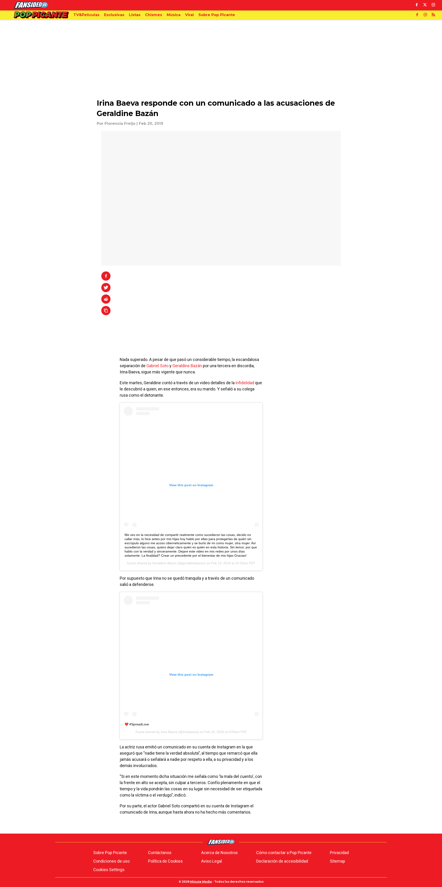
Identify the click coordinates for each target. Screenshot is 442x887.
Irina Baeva (169, 732)
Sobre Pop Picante (110, 852)
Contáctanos (160, 852)
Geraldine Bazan (164, 563)
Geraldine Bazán (187, 365)
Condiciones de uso (111, 861)
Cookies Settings (109, 869)
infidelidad (245, 382)
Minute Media (201, 881)
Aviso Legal (211, 861)
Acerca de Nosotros (219, 852)
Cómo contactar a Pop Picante (283, 852)
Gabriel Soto (157, 365)
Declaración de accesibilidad (282, 861)
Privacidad (339, 852)
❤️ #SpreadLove (137, 724)
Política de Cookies (165, 861)
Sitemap (337, 861)
